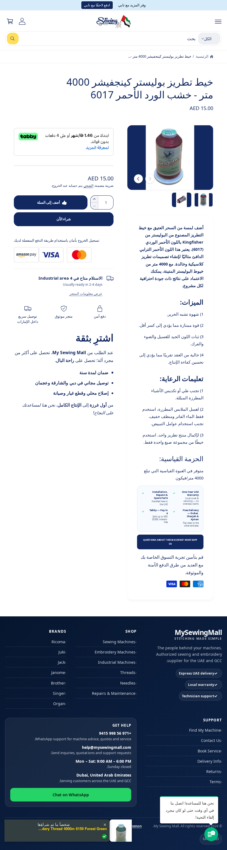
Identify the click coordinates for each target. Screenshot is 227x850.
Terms (215, 781)
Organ (59, 703)
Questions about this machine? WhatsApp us (170, 541)
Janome (58, 672)
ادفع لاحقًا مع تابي (97, 4)
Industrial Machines (116, 662)
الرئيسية (202, 56)
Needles (127, 683)
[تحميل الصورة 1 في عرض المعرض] (203, 200)
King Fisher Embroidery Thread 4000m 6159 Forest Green (72, 828)
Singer (59, 693)
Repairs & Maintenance (113, 693)
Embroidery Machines (115, 652)
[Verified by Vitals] (104, 836)
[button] (218, 21)
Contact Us (211, 740)
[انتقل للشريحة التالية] (138, 178)
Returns (213, 771)
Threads (127, 672)
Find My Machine (205, 730)
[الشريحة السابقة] (149, 178)
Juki (61, 652)
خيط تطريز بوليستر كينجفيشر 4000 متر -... (159, 56)
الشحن (88, 185)
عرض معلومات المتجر (85, 293)
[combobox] (101, 38)
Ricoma (58, 641)
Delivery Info (209, 761)
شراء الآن (63, 218)
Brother (58, 683)
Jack (61, 662)
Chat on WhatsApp (71, 794)
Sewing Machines (119, 641)
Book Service (209, 751)
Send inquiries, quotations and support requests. (90, 750)
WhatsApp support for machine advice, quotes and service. (82, 736)
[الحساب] (22, 21)
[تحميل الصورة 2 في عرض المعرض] (181, 200)
